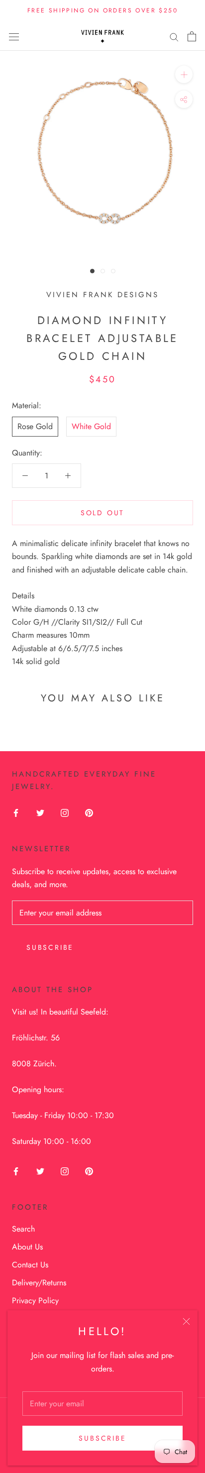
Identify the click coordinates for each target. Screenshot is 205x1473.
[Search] (174, 36)
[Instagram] (65, 812)
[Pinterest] (89, 812)
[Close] (186, 1321)
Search (23, 1229)
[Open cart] (192, 36)
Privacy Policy (35, 1300)
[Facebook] (16, 812)
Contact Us (30, 1264)
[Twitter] (40, 812)
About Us (27, 1246)
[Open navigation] (14, 36)
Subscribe (102, 1438)
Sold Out (102, 513)
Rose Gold (35, 426)
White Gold (91, 426)
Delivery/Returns (39, 1282)
